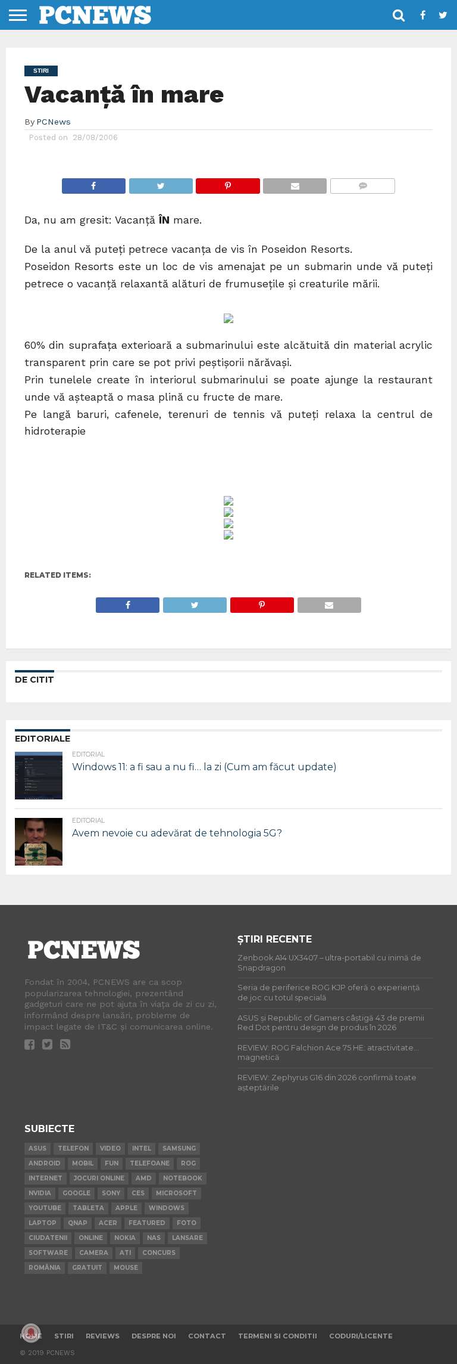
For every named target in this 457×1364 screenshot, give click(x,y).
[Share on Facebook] (94, 182)
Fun (111, 1163)
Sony (111, 1193)
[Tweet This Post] (161, 182)
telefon (73, 1148)
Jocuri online (99, 1178)
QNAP (77, 1223)
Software (48, 1253)
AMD (144, 1178)
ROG (188, 1163)
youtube (45, 1208)
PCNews (53, 121)
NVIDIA (40, 1193)
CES (138, 1193)
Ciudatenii (48, 1238)
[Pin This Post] (228, 182)
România (45, 1268)
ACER (108, 1223)
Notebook (182, 1178)
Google (76, 1193)
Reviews (103, 1336)
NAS (154, 1238)
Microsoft (176, 1193)
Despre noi (154, 1336)
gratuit (87, 1268)
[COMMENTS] (362, 182)
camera (93, 1253)
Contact (207, 1336)
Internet (45, 1178)
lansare (187, 1238)
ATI (125, 1253)
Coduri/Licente (361, 1336)
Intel (141, 1148)
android (45, 1163)
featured (147, 1223)
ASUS (37, 1148)
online (91, 1238)
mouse (126, 1268)
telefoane (150, 1163)
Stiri (64, 1336)
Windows (166, 1208)
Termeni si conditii (277, 1336)
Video (110, 1148)
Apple (126, 1208)
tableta (88, 1208)
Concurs (159, 1253)
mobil (82, 1163)
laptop (43, 1223)
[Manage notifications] (30, 1333)
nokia (125, 1238)
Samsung (179, 1148)
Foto (186, 1223)
